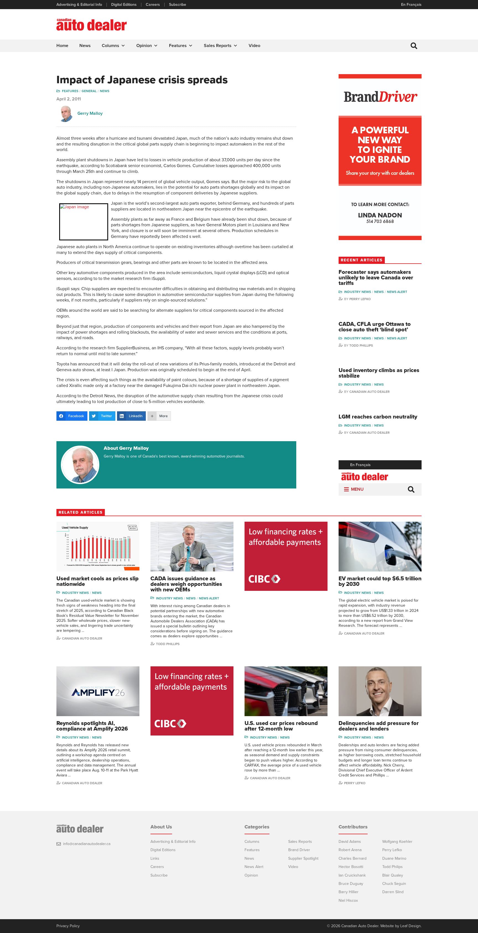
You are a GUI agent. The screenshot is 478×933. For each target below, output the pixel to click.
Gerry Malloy (90, 113)
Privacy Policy (68, 926)
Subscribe (177, 5)
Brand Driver (299, 850)
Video (254, 45)
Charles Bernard (353, 858)
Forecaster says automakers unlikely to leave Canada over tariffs (376, 278)
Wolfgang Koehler (397, 842)
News (85, 45)
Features (178, 45)
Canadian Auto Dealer (369, 392)
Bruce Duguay (351, 884)
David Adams (350, 842)
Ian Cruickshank (352, 875)
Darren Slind (393, 892)
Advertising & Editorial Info (79, 5)
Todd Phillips (361, 345)
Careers (153, 5)
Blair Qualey (392, 875)
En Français (411, 4)
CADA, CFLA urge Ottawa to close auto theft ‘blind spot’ (375, 327)
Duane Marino (394, 858)
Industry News (357, 291)
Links (154, 858)
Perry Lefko (360, 299)
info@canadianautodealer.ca (86, 843)
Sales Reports (218, 45)
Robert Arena (350, 850)
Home (62, 45)
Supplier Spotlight (303, 858)
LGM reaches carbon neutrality (378, 417)
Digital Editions (124, 5)
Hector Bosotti (351, 867)
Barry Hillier (348, 892)
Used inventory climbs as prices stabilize (379, 373)
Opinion (144, 45)
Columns (110, 45)
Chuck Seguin (394, 884)
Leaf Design (410, 926)
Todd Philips (392, 867)
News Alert (397, 291)
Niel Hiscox (348, 900)
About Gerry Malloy (126, 448)
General (89, 91)
